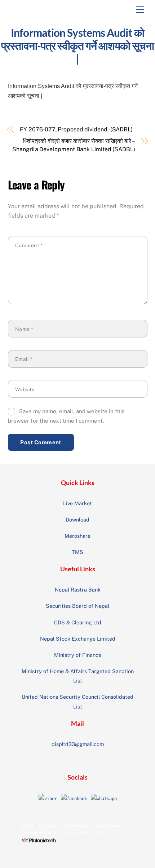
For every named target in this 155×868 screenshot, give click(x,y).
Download (77, 519)
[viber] (48, 798)
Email (24, 359)
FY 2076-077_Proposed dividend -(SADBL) (76, 129)
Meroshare (77, 536)
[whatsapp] (104, 798)
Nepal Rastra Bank (78, 589)
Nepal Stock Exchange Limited (77, 639)
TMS (77, 552)
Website (25, 389)
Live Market (77, 503)
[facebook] (74, 798)
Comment (29, 245)
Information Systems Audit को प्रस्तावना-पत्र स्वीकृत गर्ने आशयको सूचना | (77, 45)
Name (24, 329)
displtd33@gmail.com (78, 744)
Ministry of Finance (77, 655)
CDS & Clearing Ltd (77, 622)
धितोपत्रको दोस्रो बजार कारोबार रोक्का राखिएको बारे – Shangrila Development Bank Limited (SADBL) (73, 145)
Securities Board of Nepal (77, 606)
